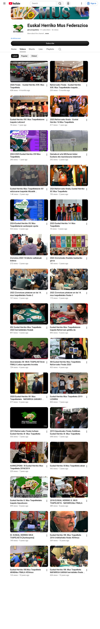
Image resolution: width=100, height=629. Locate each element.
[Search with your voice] (68, 3)
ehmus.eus (17, 38)
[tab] (14, 49)
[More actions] (46, 85)
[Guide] (4, 3)
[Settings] (81, 3)
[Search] (60, 3)
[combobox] (43, 3)
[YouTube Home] (14, 3)
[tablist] (50, 49)
